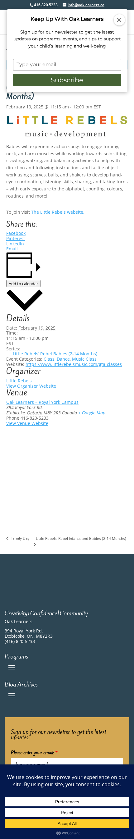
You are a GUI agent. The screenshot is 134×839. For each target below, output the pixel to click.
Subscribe (67, 80)
